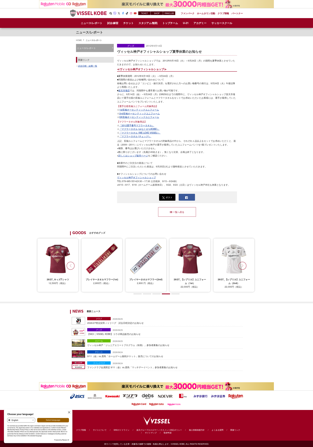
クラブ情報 (81, 429)
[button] (242, 266)
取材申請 (167, 432)
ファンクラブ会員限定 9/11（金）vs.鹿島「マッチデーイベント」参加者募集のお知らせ (132, 365)
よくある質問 (217, 429)
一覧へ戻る (178, 212)
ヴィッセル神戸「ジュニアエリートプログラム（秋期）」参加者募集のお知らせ (128, 343)
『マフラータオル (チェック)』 (135, 136)
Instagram (131, 13)
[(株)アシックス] (77, 396)
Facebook (123, 13)
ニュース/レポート (91, 23)
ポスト (169, 197)
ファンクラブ (99, 363)
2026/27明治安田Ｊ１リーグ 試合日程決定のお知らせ (115, 320)
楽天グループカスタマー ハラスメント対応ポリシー (159, 429)
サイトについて (100, 429)
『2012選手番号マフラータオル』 (136, 125)
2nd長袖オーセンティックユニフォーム (139, 113)
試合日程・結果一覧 (87, 65)
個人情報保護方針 (197, 429)
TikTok (127, 13)
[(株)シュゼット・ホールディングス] (95, 396)
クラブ (99, 318)
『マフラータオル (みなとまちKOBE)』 (139, 129)
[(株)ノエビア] (165, 396)
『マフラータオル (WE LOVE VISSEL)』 (140, 132)
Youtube (135, 13)
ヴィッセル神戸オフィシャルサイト (88, 13)
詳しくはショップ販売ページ (133, 155)
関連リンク (235, 429)
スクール (99, 340)
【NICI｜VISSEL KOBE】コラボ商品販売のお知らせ (114, 332)
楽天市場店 (124, 90)
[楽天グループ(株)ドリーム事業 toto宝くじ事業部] (156, 404)
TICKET (144, 13)
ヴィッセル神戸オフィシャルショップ (136, 177)
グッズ (130, 45)
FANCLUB (169, 13)
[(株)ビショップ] (183, 396)
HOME (79, 40)
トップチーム (170, 23)
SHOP (157, 13)
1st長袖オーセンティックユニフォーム (139, 109)
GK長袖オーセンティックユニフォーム (139, 117)
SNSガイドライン (121, 429)
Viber (115, 13)
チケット (99, 351)
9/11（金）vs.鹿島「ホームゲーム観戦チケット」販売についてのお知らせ (125, 354)
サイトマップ (151, 432)
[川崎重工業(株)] (112, 396)
